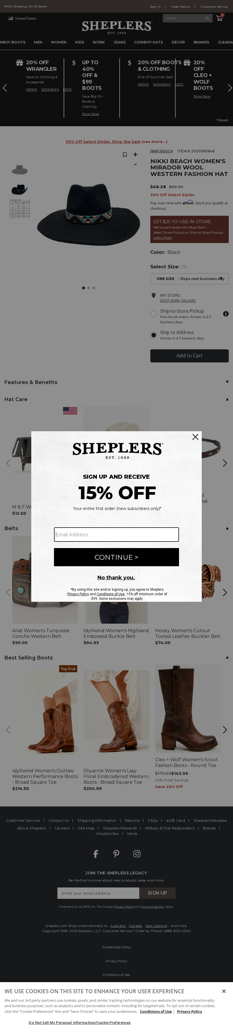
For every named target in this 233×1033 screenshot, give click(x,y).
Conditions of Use (156, 1011)
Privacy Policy (189, 1011)
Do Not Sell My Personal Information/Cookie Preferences (79, 1022)
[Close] (224, 991)
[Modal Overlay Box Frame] (116, 516)
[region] (116, 1007)
